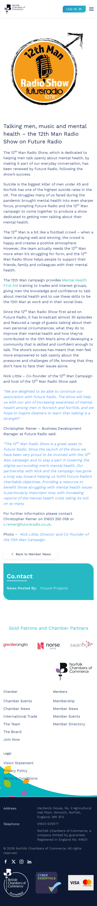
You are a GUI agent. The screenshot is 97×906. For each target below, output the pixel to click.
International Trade (20, 716)
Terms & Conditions (20, 778)
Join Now (11, 739)
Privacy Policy (15, 770)
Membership (64, 701)
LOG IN (71, 9)
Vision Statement (18, 763)
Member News (65, 709)
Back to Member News (33, 554)
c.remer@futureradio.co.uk (27, 524)
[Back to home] (14, 9)
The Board (12, 732)
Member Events (66, 716)
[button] (91, 9)
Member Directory (69, 724)
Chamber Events (17, 701)
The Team (11, 724)
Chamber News (16, 709)
